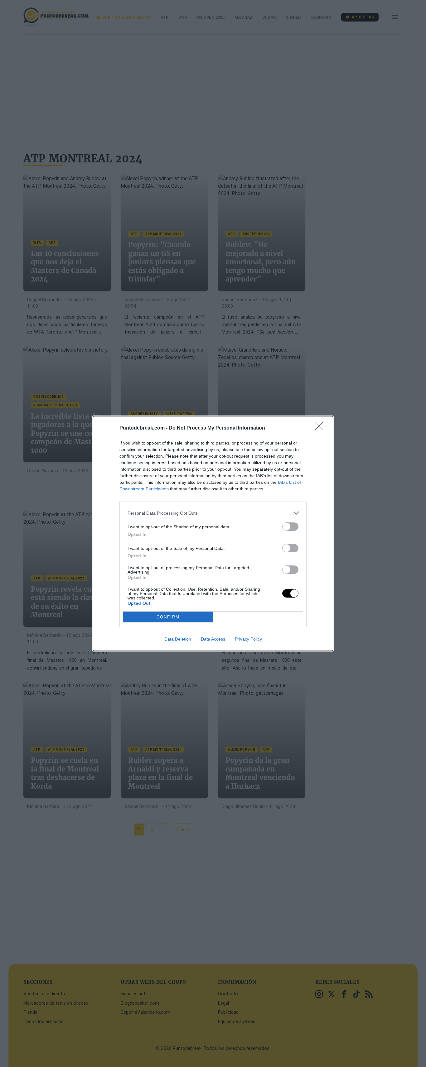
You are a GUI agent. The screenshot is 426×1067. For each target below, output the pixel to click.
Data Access (213, 639)
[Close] (321, 428)
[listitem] (213, 513)
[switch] (290, 526)
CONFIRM (168, 617)
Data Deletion (177, 639)
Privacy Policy (248, 639)
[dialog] (213, 533)
